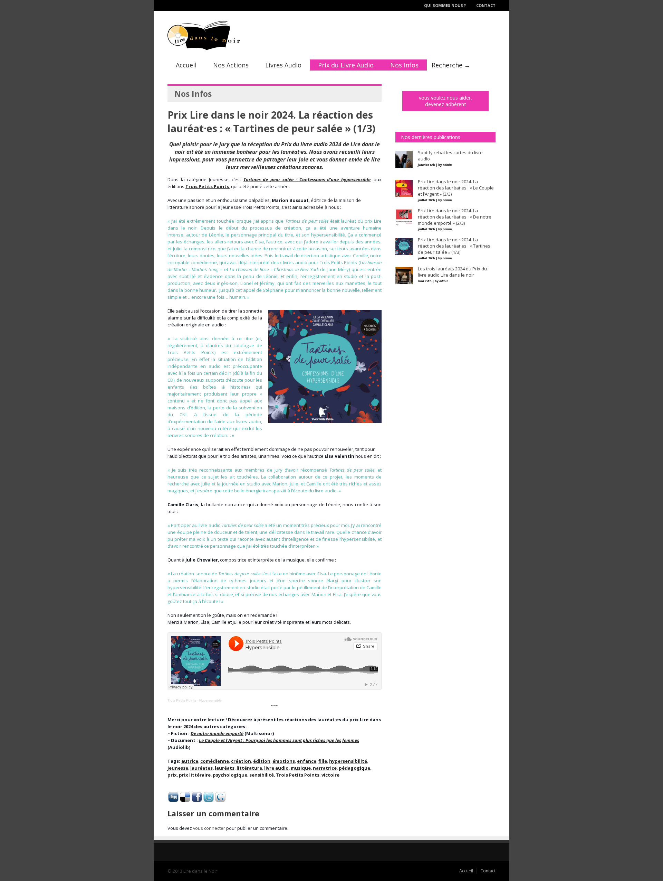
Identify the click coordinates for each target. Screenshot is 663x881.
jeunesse (177, 768)
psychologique (230, 775)
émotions (283, 761)
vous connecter (209, 828)
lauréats (224, 768)
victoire (330, 775)
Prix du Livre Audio (346, 65)
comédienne (214, 761)
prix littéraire (195, 775)
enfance (306, 761)
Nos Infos (404, 65)
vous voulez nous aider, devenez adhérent (445, 101)
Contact (486, 5)
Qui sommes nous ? (445, 5)
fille (322, 761)
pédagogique (354, 768)
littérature (249, 768)
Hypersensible (210, 700)
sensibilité (261, 775)
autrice (189, 761)
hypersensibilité (348, 761)
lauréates (201, 768)
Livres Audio (283, 65)
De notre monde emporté (217, 733)
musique (301, 768)
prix (172, 775)
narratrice (325, 768)
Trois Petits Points (181, 700)
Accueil (186, 65)
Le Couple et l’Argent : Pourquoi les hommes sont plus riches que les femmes (279, 740)
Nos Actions (231, 65)
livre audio (276, 768)
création (241, 761)
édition (261, 761)
